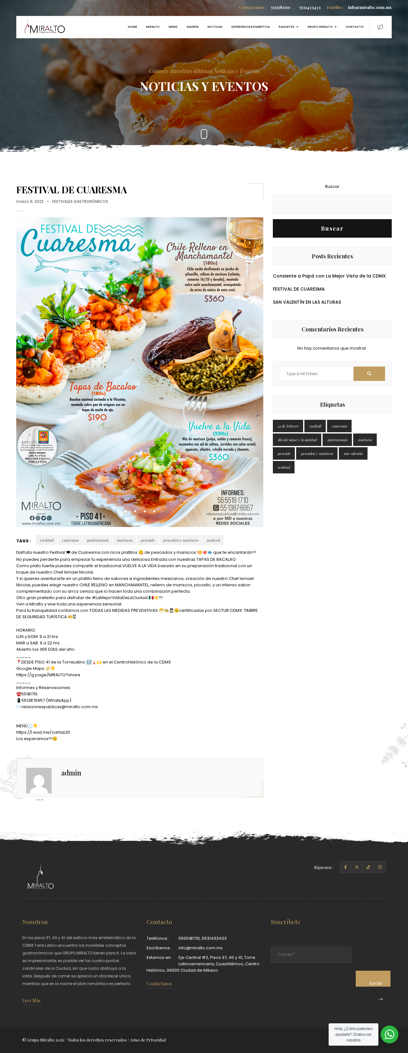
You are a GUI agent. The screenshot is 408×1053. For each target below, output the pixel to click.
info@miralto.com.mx (359, 7)
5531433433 (307, 7)
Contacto (355, 27)
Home (132, 27)
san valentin (353, 453)
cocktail (47, 540)
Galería (192, 27)
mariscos (124, 540)
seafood (213, 540)
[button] (126, 511)
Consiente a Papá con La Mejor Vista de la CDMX (329, 276)
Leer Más (31, 1000)
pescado (148, 540)
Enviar (375, 983)
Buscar (332, 186)
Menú (173, 27)
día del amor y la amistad (297, 439)
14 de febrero (288, 426)
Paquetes (287, 27)
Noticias (215, 27)
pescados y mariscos (180, 540)
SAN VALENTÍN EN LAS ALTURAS (307, 302)
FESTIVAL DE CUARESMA (299, 289)
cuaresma (70, 540)
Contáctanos (159, 984)
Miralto (153, 27)
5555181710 (264, 7)
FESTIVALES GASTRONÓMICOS (80, 201)
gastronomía (97, 540)
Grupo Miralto (320, 27)
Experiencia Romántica (250, 27)
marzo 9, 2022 (30, 201)
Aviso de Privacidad (148, 1039)
